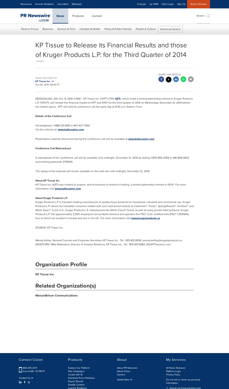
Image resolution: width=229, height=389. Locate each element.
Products (78, 16)
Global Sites (123, 379)
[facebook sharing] (161, 79)
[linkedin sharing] (176, 79)
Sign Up (181, 4)
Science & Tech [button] (66, 29)
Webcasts (77, 4)
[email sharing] (191, 79)
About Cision (123, 371)
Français (141, 4)
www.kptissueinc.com (71, 129)
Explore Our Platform (79, 368)
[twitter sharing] (168, 80)
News (60, 16)
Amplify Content (76, 384)
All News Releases (175, 368)
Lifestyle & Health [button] (90, 29)
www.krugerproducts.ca (145, 218)
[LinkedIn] (20, 382)
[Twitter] (29, 382)
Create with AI (75, 374)
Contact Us (25, 378)
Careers (121, 374)
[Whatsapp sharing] (183, 79)
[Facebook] (24, 382)
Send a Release (198, 4)
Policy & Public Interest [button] (118, 29)
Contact (97, 16)
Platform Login (173, 371)
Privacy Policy (173, 374)
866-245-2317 (30, 368)
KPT (117, 99)
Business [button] (48, 29)
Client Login (168, 4)
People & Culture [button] (146, 29)
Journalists (62, 4)
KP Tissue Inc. (44, 274)
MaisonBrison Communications (56, 295)
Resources (26, 4)
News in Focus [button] (29, 29)
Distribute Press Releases (81, 378)
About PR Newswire (127, 368)
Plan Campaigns (76, 371)
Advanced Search (170, 29)
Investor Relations (44, 4)
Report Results (75, 381)
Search (200, 16)
